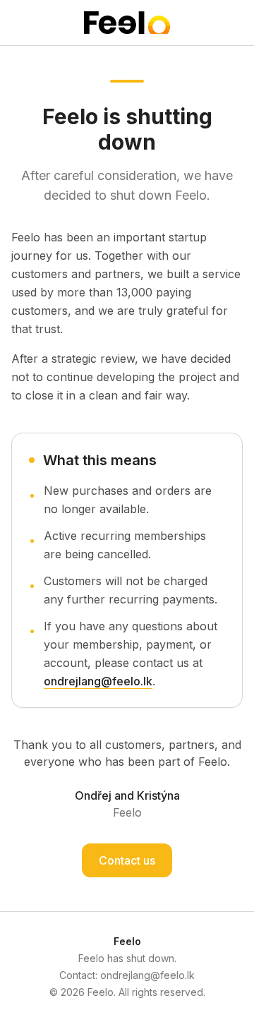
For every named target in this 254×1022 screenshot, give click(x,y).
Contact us (127, 860)
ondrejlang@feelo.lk (98, 681)
